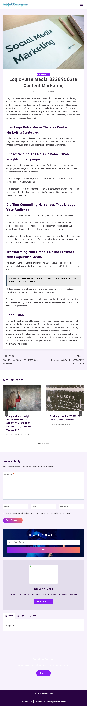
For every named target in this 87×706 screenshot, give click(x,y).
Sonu (37, 92)
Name (7, 506)
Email (35, 506)
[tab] (39, 443)
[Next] (80, 413)
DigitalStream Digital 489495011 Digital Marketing (21, 360)
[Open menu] (81, 4)
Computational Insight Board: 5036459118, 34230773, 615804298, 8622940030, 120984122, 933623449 (19, 423)
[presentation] (22, 398)
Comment (9, 474)
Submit (43, 549)
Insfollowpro (43, 74)
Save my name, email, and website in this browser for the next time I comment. (38, 513)
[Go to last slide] (6, 413)
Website (64, 506)
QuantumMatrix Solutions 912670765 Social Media (67, 360)
